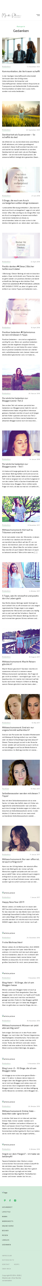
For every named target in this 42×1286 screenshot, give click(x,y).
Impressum (7, 1255)
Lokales (5, 1240)
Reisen (5, 1235)
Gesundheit (7, 1207)
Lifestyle (6, 1212)
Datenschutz (8, 1260)
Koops (16, 1264)
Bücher (5, 1230)
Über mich (6, 1269)
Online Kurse (8, 1226)
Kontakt (6, 1264)
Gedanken (6, 1245)
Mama (4, 1216)
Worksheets (7, 1221)
